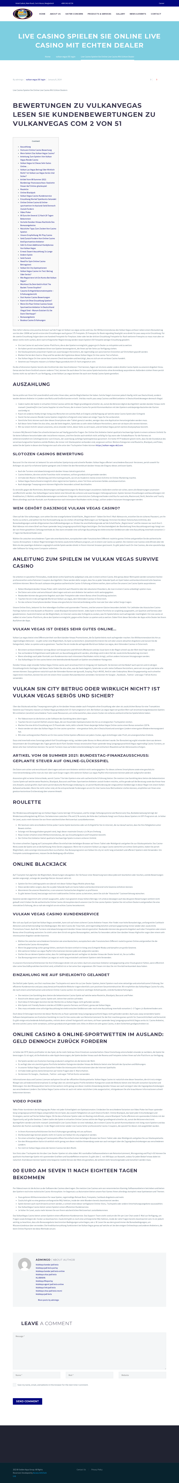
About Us (55, 14)
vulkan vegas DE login (35, 79)
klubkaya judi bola (44, 1294)
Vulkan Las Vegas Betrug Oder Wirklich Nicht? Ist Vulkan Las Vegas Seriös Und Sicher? (37, 172)
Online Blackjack (27, 192)
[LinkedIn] (88, 3)
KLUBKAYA (40, 1277)
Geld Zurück (25, 258)
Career (161, 3)
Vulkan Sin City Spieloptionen (33, 268)
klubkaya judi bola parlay (47, 1268)
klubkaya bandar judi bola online (50, 1271)
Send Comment (27, 1401)
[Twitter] (91, 3)
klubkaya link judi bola (46, 1287)
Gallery (120, 14)
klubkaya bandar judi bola (47, 1264)
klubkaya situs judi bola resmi (49, 1290)
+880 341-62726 (67, 3)
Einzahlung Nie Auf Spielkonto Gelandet (38, 199)
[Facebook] (84, 3)
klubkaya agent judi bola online (50, 1284)
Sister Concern (74, 14)
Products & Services (99, 14)
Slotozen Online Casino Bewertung (36, 150)
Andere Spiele (26, 254)
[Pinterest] (99, 3)
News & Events (138, 14)
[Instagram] (95, 3)
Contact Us (81, 1470)
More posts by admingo (48, 1300)
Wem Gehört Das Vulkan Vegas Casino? (37, 153)
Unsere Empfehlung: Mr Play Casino (36, 235)
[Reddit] (33, 1239)
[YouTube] (103, 3)
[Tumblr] (26, 1239)
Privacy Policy (96, 1470)
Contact (156, 14)
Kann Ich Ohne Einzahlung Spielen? (36, 300)
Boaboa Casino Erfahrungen (32, 320)
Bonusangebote (27, 317)
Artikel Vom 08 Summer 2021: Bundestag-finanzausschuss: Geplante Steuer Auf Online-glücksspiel (37, 182)
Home (42, 14)
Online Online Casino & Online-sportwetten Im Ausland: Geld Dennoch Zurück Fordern (37, 205)
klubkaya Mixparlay (44, 1281)
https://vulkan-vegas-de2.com (109, 445)
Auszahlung (25, 146)
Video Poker (25, 212)
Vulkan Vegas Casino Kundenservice (36, 195)
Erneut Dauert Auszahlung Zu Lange (36, 251)
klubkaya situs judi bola (46, 1274)
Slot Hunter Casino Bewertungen (35, 297)
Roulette (24, 189)
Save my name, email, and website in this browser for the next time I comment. (53, 1384)
